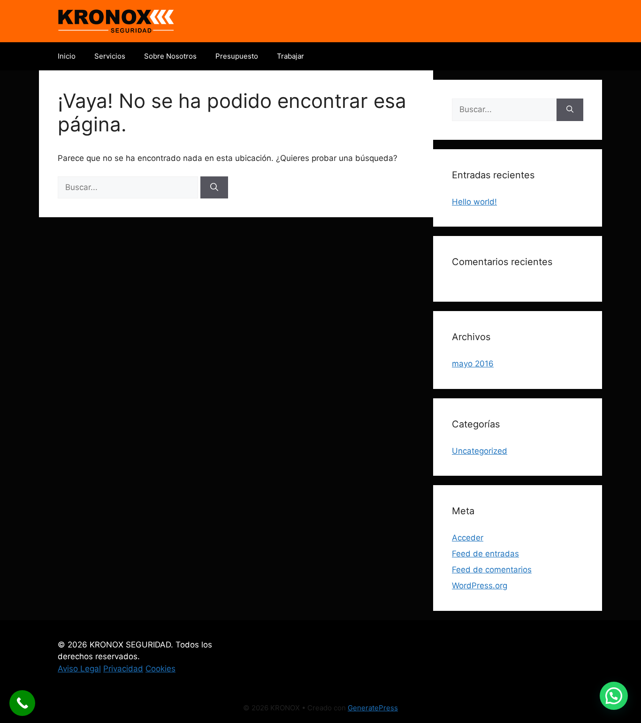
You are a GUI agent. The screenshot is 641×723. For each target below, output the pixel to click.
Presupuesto (236, 56)
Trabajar (290, 56)
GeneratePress (373, 707)
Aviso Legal (79, 668)
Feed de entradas (485, 553)
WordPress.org (479, 585)
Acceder (467, 537)
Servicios (109, 56)
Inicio (67, 56)
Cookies (160, 668)
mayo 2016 (473, 363)
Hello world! (474, 201)
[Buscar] (214, 187)
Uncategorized (479, 451)
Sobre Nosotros (170, 56)
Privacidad (123, 668)
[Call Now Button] (22, 703)
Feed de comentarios (492, 569)
